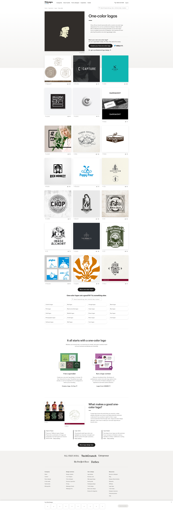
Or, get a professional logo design (99, 50)
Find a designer (75, 2)
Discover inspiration (70, 481)
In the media (47, 481)
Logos (55, 8)
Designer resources (113, 491)
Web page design (91, 479)
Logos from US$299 (102, 386)
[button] (171, 502)
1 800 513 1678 (120, 2)
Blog (110, 476)
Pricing (67, 483)
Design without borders (114, 479)
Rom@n (48, 186)
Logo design (90, 474)
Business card (91, 476)
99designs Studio (70, 486)
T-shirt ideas (111, 488)
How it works (66, 2)
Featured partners (113, 493)
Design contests (69, 474)
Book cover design (92, 488)
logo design (110, 32)
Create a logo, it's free (69, 386)
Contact (46, 476)
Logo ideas (111, 486)
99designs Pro (69, 488)
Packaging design (91, 483)
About (46, 474)
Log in (126, 2)
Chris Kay (77, 83)
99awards (111, 481)
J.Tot (105, 186)
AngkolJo (77, 283)
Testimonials (47, 483)
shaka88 (76, 251)
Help (110, 495)
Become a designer (113, 474)
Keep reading (56, 438)
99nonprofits (47, 486)
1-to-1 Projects (69, 476)
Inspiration (83, 2)
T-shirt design (91, 486)
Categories (59, 2)
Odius (76, 154)
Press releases (48, 479)
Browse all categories (92, 491)
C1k (104, 218)
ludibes (105, 83)
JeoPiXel (48, 218)
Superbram (82, 52)
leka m (105, 283)
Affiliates (111, 483)
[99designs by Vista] (49, 2)
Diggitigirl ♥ (48, 83)
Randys (105, 121)
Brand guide (90, 481)
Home (46, 8)
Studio (89, 2)
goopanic (48, 116)
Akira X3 (76, 218)
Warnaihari (77, 186)
